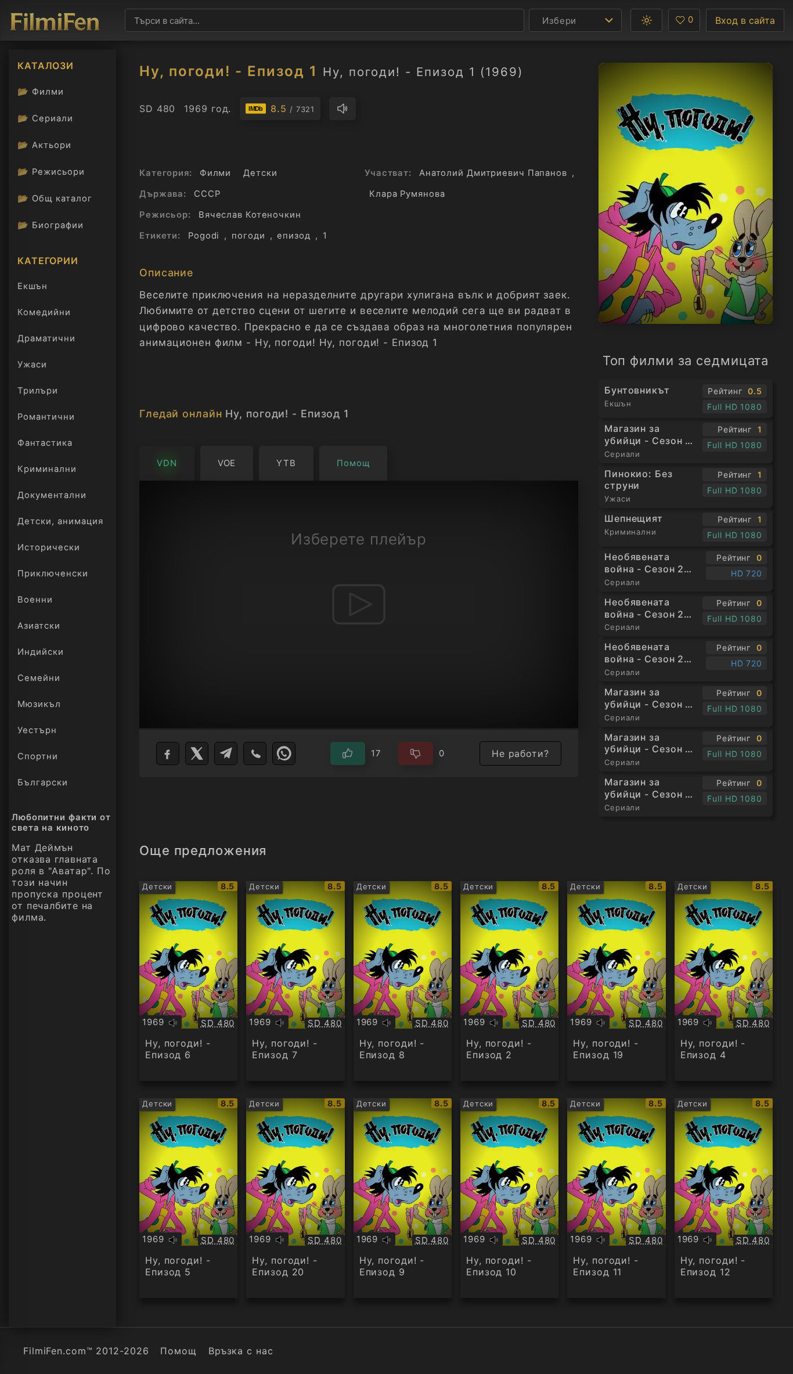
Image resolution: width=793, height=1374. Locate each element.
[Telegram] (225, 753)
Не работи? (520, 753)
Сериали (45, 118)
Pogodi (203, 235)
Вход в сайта (745, 20)
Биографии (50, 224)
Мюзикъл (39, 704)
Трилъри (37, 393)
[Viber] (254, 753)
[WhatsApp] (283, 753)
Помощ (178, 1351)
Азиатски (38, 626)
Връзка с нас (240, 1351)
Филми (40, 91)
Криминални (47, 469)
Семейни (38, 678)
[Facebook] (167, 753)
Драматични (46, 338)
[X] (196, 753)
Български (42, 782)
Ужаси (32, 364)
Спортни (37, 756)
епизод (293, 235)
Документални (51, 495)
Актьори (44, 144)
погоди (248, 235)
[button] (646, 20)
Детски (260, 173)
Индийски (40, 652)
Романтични (46, 417)
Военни (35, 599)
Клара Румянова (407, 194)
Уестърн (37, 730)
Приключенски (52, 573)
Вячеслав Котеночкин (250, 215)
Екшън (32, 286)
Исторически (48, 547)
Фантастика (45, 443)
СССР (207, 194)
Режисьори (51, 171)
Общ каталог (54, 198)
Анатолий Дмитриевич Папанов (493, 173)
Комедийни (44, 312)
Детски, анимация (60, 521)
